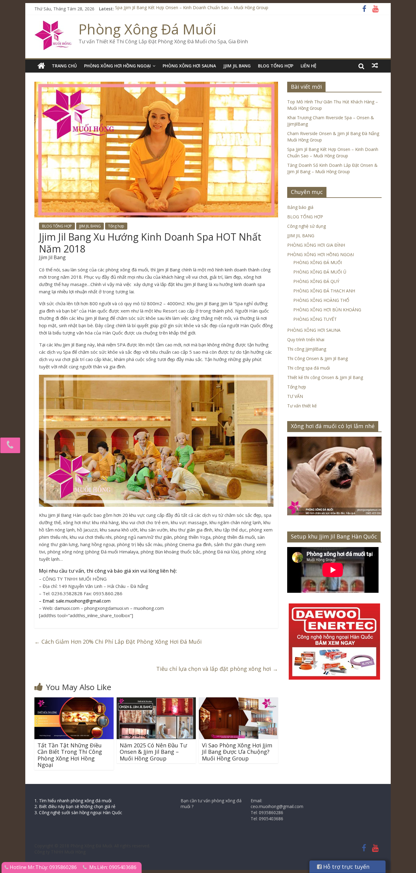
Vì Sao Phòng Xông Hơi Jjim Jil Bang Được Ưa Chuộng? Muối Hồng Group (237, 752)
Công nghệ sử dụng (306, 226)
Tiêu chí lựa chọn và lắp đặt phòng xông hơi (217, 668)
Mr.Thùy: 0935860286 (52, 867)
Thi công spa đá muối (308, 368)
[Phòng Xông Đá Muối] (53, 24)
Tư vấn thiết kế (302, 406)
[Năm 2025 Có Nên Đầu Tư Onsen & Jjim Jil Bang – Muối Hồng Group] (156, 701)
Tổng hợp (116, 226)
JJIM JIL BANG (237, 66)
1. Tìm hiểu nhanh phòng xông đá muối (72, 800)
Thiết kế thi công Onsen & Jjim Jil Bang (325, 377)
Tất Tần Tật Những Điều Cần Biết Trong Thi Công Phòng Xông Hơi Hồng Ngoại (69, 755)
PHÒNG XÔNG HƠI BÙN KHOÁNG (327, 310)
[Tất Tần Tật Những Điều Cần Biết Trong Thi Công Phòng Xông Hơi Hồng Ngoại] (74, 701)
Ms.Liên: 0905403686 (112, 867)
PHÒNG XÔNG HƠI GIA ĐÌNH (316, 245)
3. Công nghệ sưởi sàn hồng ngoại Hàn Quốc (78, 812)
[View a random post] (375, 65)
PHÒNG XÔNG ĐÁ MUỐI (317, 262)
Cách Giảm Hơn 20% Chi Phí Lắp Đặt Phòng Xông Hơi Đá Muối (118, 641)
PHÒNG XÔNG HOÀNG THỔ (321, 300)
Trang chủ (64, 66)
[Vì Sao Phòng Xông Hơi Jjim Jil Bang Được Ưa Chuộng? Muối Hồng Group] (238, 701)
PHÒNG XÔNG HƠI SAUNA (189, 66)
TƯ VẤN (295, 396)
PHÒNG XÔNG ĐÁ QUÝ (316, 281)
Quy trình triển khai (305, 339)
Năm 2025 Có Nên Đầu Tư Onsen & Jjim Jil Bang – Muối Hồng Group (153, 752)
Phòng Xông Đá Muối (148, 29)
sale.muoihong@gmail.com (83, 601)
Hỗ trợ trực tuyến (345, 866)
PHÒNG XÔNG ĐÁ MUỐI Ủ (319, 272)
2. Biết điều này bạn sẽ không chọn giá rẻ (74, 806)
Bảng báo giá (300, 207)
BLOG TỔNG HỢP (275, 66)
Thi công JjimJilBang (306, 349)
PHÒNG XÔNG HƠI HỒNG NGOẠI (117, 66)
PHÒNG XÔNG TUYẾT (315, 319)
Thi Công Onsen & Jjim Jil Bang (317, 358)
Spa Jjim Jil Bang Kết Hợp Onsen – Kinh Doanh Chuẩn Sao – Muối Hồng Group (191, 9)
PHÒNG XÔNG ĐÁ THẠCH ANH (324, 291)
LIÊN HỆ (308, 66)
